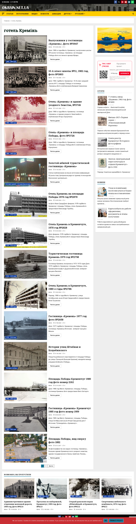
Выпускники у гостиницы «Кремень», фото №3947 (25, 49)
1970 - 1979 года (11, 214)
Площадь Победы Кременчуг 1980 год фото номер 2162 (25, 387)
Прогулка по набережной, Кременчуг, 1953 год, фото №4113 (49, 504)
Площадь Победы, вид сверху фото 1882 (25, 448)
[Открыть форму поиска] (133, 14)
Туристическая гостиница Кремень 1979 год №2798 (25, 264)
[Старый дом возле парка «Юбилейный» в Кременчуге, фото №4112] (84, 488)
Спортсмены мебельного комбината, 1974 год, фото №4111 (114, 504)
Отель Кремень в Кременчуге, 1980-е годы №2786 (25, 295)
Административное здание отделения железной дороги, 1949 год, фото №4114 (18, 504)
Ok (106, 521)
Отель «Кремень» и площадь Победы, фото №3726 (25, 141)
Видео (35, 14)
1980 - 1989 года (11, 61)
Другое (67, 14)
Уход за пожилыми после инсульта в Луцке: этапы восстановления (120, 191)
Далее (51, 466)
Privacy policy (116, 521)
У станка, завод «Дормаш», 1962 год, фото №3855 (119, 99)
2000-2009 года (10, 460)
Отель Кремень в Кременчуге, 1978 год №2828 (25, 233)
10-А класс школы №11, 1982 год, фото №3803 (25, 80)
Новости (45, 14)
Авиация (56, 14)
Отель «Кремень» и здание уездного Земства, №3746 (25, 111)
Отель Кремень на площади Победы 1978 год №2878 (25, 203)
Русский (79, 14)
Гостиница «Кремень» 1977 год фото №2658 (25, 325)
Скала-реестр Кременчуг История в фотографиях (118, 141)
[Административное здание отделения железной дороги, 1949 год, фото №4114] (19, 488)
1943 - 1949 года (11, 496)
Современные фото (23, 460)
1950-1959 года (43, 496)
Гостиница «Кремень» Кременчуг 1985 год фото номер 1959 (25, 417)
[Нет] (134, 521)
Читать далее (55, 59)
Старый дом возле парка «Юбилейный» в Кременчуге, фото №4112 (83, 504)
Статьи (9, 14)
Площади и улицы (11, 368)
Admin (50, 47)
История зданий (11, 184)
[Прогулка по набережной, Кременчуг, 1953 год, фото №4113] (52, 488)
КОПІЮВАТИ (125, 73)
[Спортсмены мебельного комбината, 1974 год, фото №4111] (117, 488)
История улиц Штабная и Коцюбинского (25, 356)
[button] (3, 13)
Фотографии (22, 14)
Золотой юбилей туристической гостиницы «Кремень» (25, 172)
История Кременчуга (24, 184)
